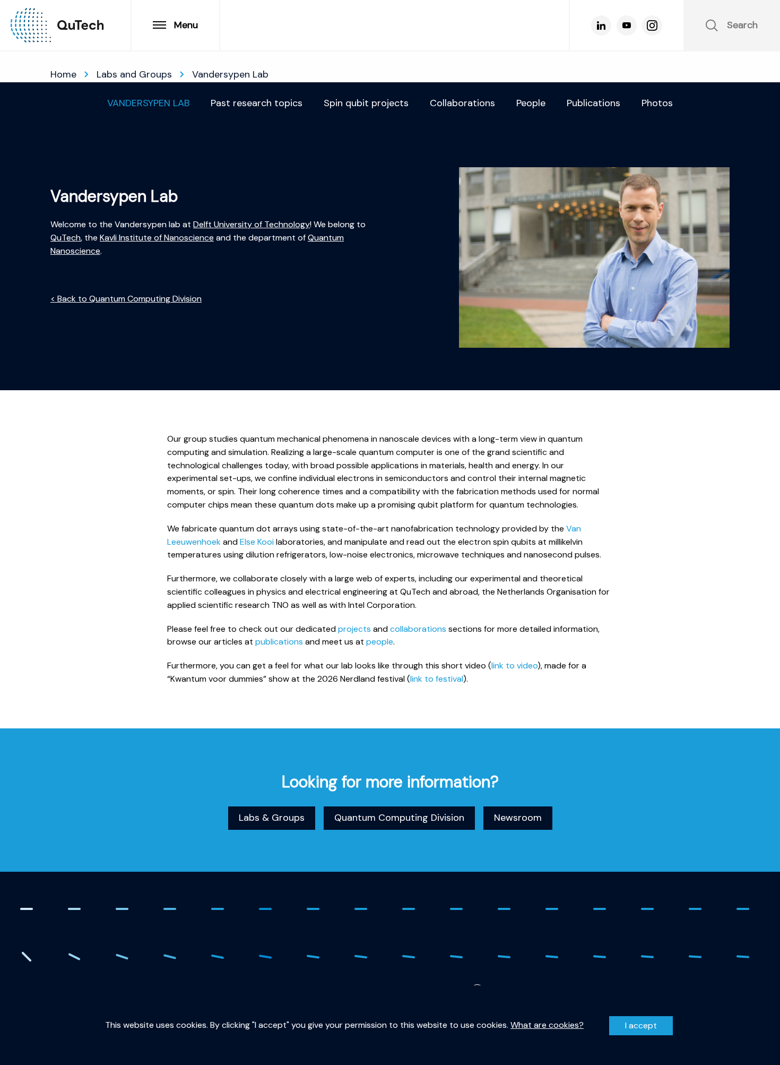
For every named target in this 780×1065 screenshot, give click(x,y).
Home (63, 74)
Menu (186, 25)
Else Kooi (257, 541)
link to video (514, 665)
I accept (641, 1025)
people (379, 641)
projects (354, 628)
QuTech (65, 237)
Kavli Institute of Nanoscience (157, 237)
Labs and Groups (134, 74)
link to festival (436, 678)
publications (279, 641)
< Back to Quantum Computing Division (126, 298)
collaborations (418, 628)
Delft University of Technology (251, 224)
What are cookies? (547, 1025)
